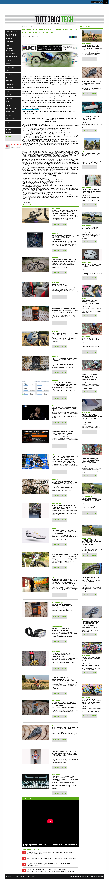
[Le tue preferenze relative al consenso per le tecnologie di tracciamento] (106, 876)
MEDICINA (9, 98)
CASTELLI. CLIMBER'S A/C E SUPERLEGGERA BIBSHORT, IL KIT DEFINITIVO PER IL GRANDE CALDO (63, 679)
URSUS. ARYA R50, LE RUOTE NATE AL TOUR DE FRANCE (91, 339)
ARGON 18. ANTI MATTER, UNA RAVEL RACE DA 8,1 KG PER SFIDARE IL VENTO (64, 260)
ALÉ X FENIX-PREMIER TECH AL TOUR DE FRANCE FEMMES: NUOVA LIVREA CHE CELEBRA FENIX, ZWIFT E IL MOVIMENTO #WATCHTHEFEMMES (65, 754)
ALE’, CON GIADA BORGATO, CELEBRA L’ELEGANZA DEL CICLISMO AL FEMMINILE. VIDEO (49, 864)
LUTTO (8, 95)
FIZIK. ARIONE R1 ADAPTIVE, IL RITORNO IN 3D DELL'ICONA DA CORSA (65, 727)
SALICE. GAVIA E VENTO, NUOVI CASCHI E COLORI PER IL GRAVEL (65, 334)
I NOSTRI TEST (86, 26)
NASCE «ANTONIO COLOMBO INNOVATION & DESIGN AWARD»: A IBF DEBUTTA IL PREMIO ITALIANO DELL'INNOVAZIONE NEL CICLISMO (64, 582)
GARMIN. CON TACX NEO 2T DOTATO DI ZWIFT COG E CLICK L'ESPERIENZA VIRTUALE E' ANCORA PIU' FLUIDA (65, 212)
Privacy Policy (85, 876)
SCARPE (8, 115)
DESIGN (8, 60)
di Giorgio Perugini (86, 122)
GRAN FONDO (10, 84)
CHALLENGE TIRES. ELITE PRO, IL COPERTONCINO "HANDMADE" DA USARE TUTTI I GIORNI (63, 654)
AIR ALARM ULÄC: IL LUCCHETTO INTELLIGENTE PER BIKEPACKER (62, 604)
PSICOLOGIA (10, 112)
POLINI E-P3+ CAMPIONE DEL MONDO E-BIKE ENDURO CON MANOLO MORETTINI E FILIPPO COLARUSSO (65, 458)
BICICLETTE (11, 2)
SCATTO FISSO (10, 119)
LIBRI (7, 91)
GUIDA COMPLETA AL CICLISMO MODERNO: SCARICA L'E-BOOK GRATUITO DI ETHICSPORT (62, 433)
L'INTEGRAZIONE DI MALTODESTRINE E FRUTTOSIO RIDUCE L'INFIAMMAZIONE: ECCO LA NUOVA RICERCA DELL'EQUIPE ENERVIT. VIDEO (51, 870)
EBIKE (8, 71)
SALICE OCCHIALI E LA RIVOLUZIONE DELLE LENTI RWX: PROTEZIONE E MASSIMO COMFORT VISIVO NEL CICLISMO (92, 417)
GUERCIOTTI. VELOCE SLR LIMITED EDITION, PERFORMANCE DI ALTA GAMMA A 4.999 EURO (90, 377)
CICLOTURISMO (11, 53)
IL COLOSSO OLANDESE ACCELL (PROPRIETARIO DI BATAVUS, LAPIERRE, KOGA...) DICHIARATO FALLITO (65, 384)
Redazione (78, 876)
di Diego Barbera (86, 159)
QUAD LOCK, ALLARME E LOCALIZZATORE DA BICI (60, 285)
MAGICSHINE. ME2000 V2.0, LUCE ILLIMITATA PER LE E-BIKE (62, 629)
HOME (3, 2)
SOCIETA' (9, 126)
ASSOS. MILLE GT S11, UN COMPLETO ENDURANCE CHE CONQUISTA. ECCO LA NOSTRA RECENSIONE (91, 461)
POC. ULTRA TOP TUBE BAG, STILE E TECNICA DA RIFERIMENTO (91, 118)
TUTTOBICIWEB (34, 2)
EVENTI (8, 77)
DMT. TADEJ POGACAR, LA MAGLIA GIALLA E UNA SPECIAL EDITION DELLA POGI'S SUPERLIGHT (64, 531)
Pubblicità (71, 876)
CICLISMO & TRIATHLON (10, 49)
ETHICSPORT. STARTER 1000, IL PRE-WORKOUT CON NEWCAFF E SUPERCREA (65, 309)
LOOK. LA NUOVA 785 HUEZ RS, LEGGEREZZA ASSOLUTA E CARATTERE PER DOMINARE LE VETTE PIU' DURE (64, 482)
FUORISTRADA (10, 81)
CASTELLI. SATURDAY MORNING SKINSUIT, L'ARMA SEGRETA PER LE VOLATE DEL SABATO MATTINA (91, 701)
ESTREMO (9, 74)
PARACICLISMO (30, 26)
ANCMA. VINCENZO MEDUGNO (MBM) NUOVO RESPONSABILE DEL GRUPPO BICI (64, 408)
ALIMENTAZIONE (11, 35)
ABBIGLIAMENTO (11, 31)
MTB (7, 102)
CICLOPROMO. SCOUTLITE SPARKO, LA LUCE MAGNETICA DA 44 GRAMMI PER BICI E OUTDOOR (64, 704)
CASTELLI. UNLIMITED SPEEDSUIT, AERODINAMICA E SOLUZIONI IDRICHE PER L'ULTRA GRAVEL (91, 542)
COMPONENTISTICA (12, 57)
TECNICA (9, 129)
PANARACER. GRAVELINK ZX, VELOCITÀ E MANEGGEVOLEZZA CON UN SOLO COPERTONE (91, 580)
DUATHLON (10, 67)
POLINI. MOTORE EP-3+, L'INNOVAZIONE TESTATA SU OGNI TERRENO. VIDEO (52, 859)
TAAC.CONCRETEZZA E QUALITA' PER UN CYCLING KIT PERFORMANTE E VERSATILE (92, 499)
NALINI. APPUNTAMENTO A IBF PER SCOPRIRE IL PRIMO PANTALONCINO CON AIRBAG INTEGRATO (64, 507)
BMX (7, 45)
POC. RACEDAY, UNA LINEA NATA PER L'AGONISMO (90, 228)
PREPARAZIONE (22, 2)
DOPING (8, 64)
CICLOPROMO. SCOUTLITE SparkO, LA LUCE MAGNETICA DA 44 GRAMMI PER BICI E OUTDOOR (50, 844)
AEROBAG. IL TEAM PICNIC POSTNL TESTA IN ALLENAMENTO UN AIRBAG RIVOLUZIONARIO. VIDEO (50, 852)
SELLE (8, 122)
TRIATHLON (10, 132)
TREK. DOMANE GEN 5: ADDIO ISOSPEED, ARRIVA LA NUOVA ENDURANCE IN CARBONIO (65, 359)
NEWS (8, 105)
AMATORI (9, 38)
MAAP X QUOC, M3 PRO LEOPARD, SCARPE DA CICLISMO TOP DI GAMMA (90, 302)
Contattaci (100, 876)
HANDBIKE (9, 88)
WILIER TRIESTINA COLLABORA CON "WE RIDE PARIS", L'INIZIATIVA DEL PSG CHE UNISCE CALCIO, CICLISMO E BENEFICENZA (65, 237)
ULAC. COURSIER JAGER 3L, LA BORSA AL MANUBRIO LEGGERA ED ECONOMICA (65, 555)
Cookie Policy (93, 876)
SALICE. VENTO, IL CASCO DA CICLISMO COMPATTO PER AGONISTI (91, 265)
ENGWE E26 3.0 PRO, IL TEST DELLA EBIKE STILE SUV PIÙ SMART (91, 154)
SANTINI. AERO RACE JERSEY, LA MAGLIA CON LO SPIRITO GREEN (91, 659)
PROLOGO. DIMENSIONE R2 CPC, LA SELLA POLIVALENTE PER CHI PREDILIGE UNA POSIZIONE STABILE (91, 623)
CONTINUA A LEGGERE (59, 224)
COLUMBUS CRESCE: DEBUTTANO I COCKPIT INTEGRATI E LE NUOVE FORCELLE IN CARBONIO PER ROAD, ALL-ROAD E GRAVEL (65, 778)
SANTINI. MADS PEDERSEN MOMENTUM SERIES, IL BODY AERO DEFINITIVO (91, 191)
